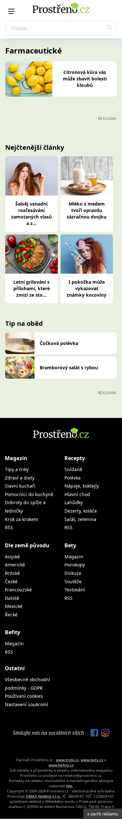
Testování (74, 590)
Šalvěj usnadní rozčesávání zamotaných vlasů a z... (31, 213)
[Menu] (11, 11)
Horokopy (74, 565)
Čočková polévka (59, 343)
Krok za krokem (21, 519)
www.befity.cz (61, 765)
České (11, 581)
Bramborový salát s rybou (69, 367)
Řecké (11, 614)
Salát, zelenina (80, 519)
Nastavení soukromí (26, 704)
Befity (12, 632)
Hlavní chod (77, 494)
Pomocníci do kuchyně (29, 494)
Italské (12, 598)
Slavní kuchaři (20, 486)
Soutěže (73, 581)
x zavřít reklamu (102, 814)
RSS (9, 527)
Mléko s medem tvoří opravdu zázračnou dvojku (86, 210)
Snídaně (73, 469)
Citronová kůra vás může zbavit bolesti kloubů (85, 78)
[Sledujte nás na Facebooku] (92, 733)
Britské (12, 573)
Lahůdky (73, 502)
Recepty (74, 458)
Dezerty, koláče (80, 511)
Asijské (12, 556)
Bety (70, 545)
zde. (69, 785)
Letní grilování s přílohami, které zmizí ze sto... (31, 288)
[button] (109, 28)
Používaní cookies (24, 696)
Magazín (16, 458)
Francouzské (18, 590)
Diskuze (72, 573)
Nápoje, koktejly (81, 486)
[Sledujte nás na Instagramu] (103, 733)
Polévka (72, 478)
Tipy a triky (17, 469)
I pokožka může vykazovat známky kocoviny (86, 288)
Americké (15, 565)
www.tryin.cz (67, 759)
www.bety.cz (92, 759)
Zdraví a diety (19, 478)
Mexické (13, 606)
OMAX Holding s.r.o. (43, 796)
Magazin (73, 556)
